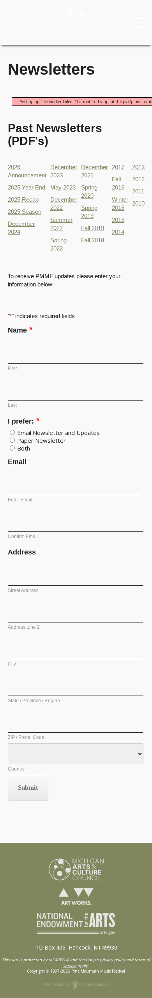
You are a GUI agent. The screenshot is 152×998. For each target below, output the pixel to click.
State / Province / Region (34, 700)
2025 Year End (26, 187)
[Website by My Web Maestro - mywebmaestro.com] (74, 984)
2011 (138, 191)
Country (16, 769)
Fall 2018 (92, 240)
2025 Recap (23, 199)
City (12, 664)
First (12, 368)
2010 (138, 203)
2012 (138, 179)
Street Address (23, 590)
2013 (138, 167)
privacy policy (112, 959)
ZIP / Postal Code (26, 737)
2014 (118, 232)
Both (23, 448)
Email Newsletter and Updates (58, 432)
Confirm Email (23, 536)
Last (12, 405)
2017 (118, 167)
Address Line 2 (24, 627)
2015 (118, 219)
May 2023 (63, 187)
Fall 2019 (92, 228)
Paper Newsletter (41, 440)
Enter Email (20, 500)
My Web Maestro (94, 984)
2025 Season (24, 211)
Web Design (54, 984)
